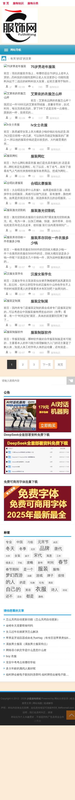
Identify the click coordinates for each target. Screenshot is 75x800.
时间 (51, 562)
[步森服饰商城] (37, 25)
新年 (40, 562)
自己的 (13, 588)
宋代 (38, 555)
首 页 (6, 3)
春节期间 (12, 569)
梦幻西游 (14, 575)
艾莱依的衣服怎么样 (46, 93)
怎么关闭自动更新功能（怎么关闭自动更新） (33, 619)
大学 (8, 555)
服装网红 (38, 156)
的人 (10, 581)
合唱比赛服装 (41, 183)
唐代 (58, 548)
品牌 (45, 547)
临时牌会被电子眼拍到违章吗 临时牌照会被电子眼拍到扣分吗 (38, 674)
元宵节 (43, 541)
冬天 (10, 548)
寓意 (49, 555)
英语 (28, 590)
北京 (33, 549)
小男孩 (37, 720)
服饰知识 (18, 3)
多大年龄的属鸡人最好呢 (21, 668)
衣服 (41, 588)
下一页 (47, 364)
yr (11, 118)
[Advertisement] (37, 762)
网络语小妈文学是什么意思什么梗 (26, 650)
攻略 (30, 562)
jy (10, 267)
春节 (63, 561)
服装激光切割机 (43, 210)
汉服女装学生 (41, 273)
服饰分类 (33, 3)
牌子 (50, 575)
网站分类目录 (61, 698)
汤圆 (29, 575)
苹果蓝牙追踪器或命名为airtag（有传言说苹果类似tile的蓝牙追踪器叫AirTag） (38, 638)
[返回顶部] (70, 714)
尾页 (60, 364)
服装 (43, 568)
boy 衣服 (11, 656)
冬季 (22, 548)
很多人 (9, 562)
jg (11, 230)
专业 (9, 541)
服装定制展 (39, 301)
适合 (19, 596)
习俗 (30, 542)
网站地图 (37, 703)
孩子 (27, 555)
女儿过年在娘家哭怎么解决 (22, 631)
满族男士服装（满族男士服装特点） (27, 644)
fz (10, 203)
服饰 (56, 569)
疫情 (61, 575)
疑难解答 (48, 703)
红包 (41, 582)
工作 (59, 555)
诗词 (65, 590)
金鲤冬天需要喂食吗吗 (19, 625)
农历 (55, 542)
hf (11, 294)
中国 (20, 542)
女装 (17, 555)
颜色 (40, 596)
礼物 (32, 582)
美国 (50, 582)
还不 (9, 595)
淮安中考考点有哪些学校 (21, 662)
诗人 (54, 589)
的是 (23, 582)
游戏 (39, 575)
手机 (20, 562)
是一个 (28, 569)
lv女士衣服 (39, 124)
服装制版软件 (41, 332)
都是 (30, 596)
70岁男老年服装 (43, 66)
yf (10, 86)
